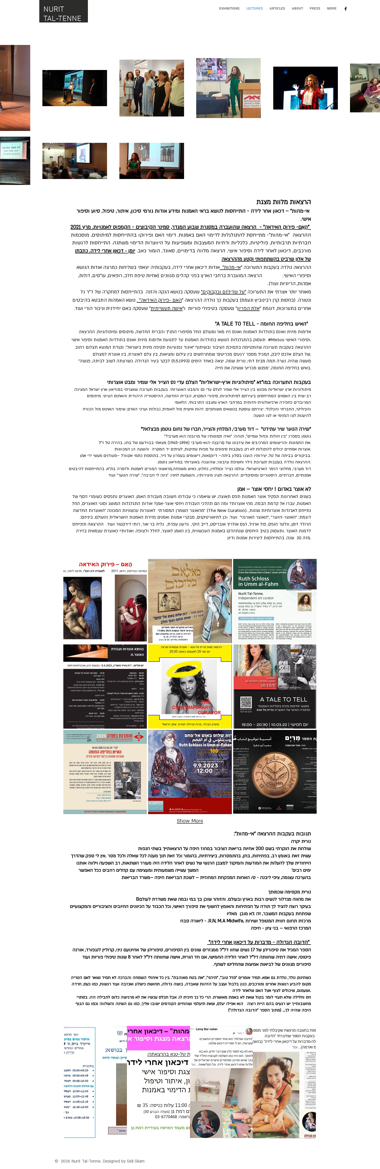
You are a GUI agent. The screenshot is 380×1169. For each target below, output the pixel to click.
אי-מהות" (230, 267)
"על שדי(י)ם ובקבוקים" (223, 292)
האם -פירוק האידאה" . (159, 300)
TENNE (69, 19)
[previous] (73, 1085)
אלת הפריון (248, 308)
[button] (105, 601)
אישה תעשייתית (167, 308)
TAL (49, 19)
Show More (190, 821)
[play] (304, 1134)
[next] (306, 1085)
